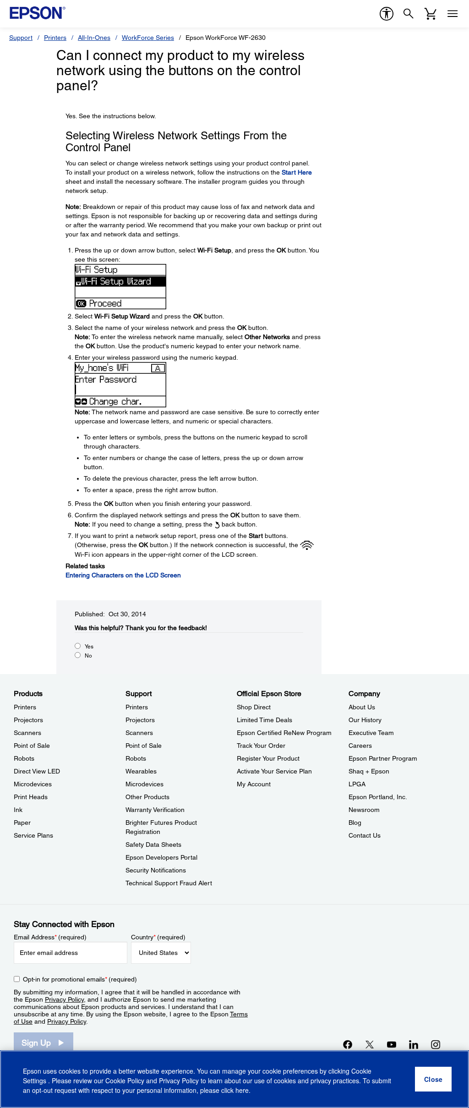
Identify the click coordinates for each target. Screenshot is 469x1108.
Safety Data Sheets (153, 844)
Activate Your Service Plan (274, 771)
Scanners (27, 732)
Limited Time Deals (264, 720)
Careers (360, 745)
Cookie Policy (124, 1080)
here (242, 1090)
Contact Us (365, 835)
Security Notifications (155, 870)
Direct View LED (37, 771)
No (88, 656)
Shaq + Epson (369, 771)
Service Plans (33, 835)
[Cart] (430, 13)
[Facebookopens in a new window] (347, 1044)
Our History (365, 720)
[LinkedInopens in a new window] (413, 1044)
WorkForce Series (148, 37)
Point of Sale (32, 745)
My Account (254, 784)
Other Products (147, 797)
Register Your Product (268, 758)
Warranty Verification (155, 809)
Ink (18, 809)
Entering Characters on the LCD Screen (123, 575)
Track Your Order (261, 745)
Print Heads (31, 797)
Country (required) (158, 937)
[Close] (433, 1079)
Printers (55, 37)
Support (21, 37)
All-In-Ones (94, 37)
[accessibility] (386, 13)
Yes (89, 646)
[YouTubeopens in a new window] (391, 1044)
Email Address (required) (50, 937)
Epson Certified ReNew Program (284, 732)
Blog (355, 822)
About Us (362, 707)
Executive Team (371, 732)
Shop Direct (254, 707)
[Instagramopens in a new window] (435, 1044)
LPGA (357, 784)
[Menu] (452, 13)
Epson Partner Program (383, 758)
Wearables (141, 771)
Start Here (297, 172)
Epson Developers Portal (161, 857)
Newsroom (364, 809)
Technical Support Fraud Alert (168, 883)
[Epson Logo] (37, 13)
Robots (24, 758)
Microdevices (33, 784)
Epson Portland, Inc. (378, 797)
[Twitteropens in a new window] (369, 1044)
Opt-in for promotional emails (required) (80, 979)
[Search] (408, 13)
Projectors (28, 720)
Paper (22, 822)
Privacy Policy (64, 999)
